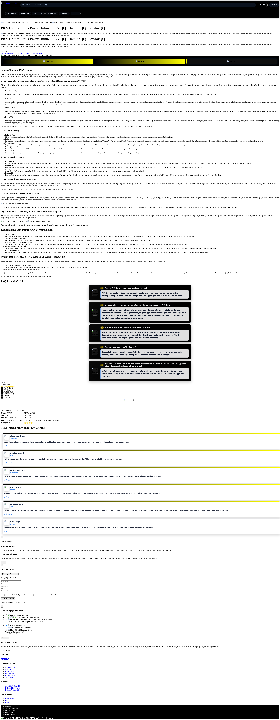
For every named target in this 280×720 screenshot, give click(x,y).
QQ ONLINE (10, 667)
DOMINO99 (9, 671)
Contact (8, 706)
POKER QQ (25, 13)
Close (3, 562)
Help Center (9, 698)
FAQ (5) (39, 53)
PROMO (233, 61)
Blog (7, 702)
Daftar (274, 5)
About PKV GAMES (12, 686)
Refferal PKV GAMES (13, 688)
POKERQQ (9, 673)
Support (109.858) (29, 53)
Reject (3, 650)
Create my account (8, 598)
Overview (4, 53)
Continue (5, 638)
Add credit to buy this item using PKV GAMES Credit (24, 622)
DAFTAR (49, 61)
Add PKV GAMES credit (14, 634)
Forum (7, 700)
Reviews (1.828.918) (15, 53)
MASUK (262, 5)
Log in (23, 602)
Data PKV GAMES (12, 690)
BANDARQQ (52, 13)
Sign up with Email (9, 578)
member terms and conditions (49, 595)
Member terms (10, 710)
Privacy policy (10, 712)
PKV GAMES (12, 13)
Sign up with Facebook (10, 574)
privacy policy (113, 647)
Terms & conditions (12, 708)
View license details (8, 386)
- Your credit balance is (29, 621)
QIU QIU (8, 669)
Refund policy (10, 714)
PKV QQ (75, 13)
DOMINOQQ (38, 13)
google (227, 273)
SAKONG (64, 13)
